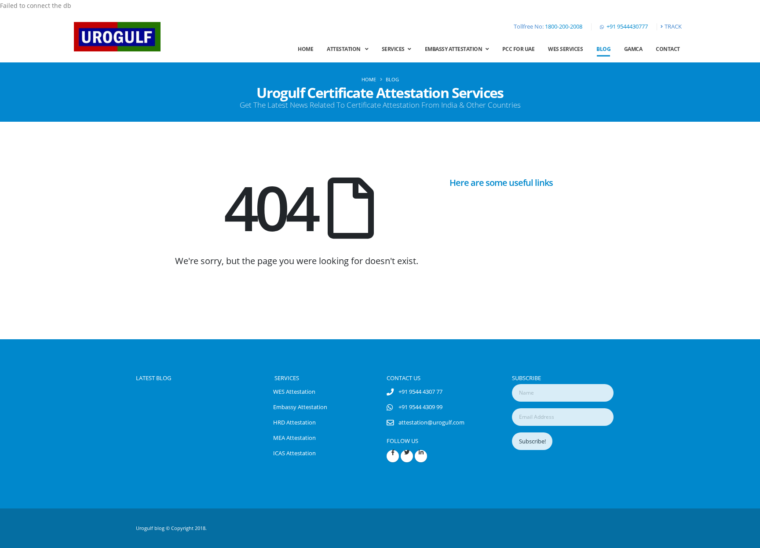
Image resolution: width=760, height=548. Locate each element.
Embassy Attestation (455, 49)
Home (305, 49)
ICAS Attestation (294, 453)
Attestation (346, 49)
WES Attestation (294, 392)
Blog (603, 49)
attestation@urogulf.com (431, 422)
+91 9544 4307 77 (420, 392)
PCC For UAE (518, 49)
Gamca (633, 49)
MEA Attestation (294, 438)
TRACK (673, 26)
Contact (668, 49)
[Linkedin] (421, 456)
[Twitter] (407, 456)
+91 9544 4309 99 (420, 407)
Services (395, 49)
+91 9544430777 (627, 26)
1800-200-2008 (563, 26)
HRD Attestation (294, 422)
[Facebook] (393, 456)
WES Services (565, 49)
